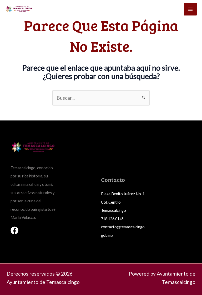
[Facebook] (14, 230)
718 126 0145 (112, 219)
